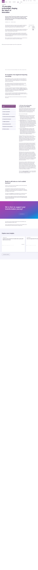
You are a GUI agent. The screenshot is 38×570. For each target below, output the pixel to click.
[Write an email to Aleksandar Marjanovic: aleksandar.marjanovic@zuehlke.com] (33, 29)
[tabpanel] (27, 139)
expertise (12, 193)
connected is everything (23, 88)
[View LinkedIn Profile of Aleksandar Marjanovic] (32, 29)
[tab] (9, 109)
